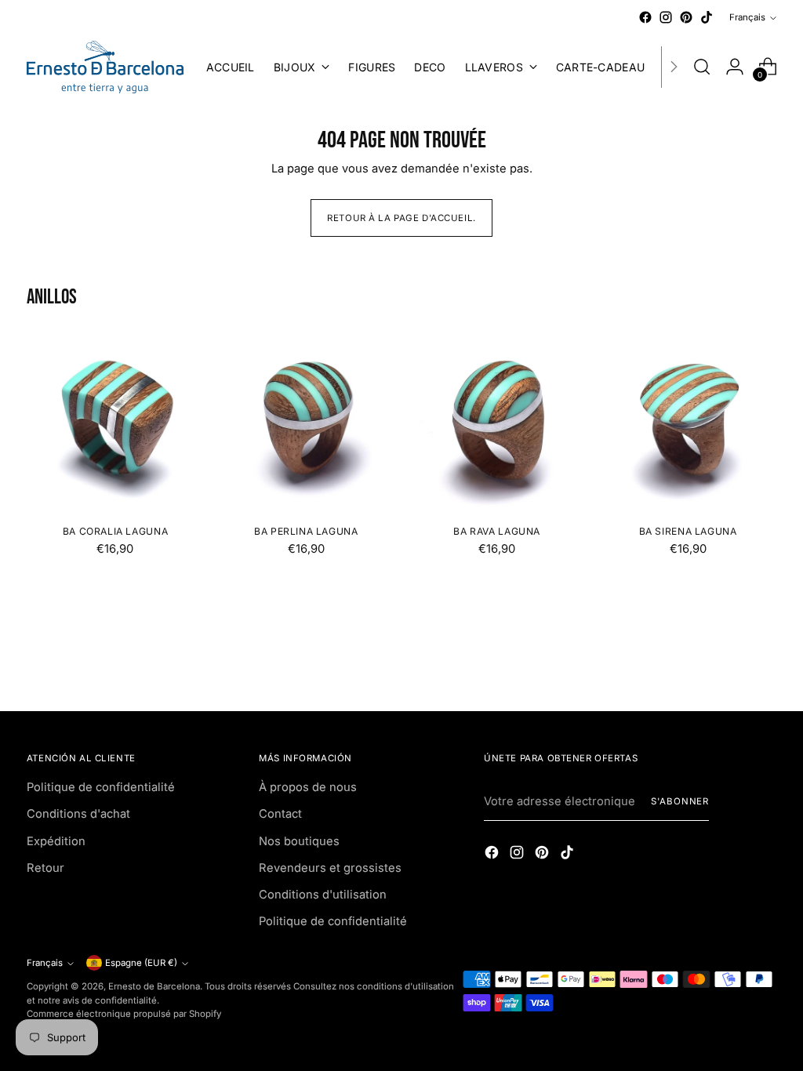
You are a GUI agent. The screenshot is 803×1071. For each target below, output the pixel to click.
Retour (45, 868)
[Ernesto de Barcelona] (105, 67)
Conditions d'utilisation (323, 895)
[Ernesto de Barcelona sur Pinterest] (686, 17)
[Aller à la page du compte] (734, 66)
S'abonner (680, 801)
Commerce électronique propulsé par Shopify (124, 1013)
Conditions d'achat (78, 814)
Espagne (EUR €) (141, 962)
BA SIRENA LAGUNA (688, 531)
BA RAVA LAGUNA (496, 531)
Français (747, 17)
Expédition (56, 841)
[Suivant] (673, 67)
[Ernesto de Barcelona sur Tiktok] (706, 17)
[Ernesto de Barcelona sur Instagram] (666, 17)
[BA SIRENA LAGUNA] (687, 422)
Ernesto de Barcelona (154, 986)
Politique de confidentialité (101, 787)
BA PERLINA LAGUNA (306, 531)
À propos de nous (308, 787)
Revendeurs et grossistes (330, 868)
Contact (280, 814)
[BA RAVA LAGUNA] (497, 422)
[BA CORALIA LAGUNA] (115, 422)
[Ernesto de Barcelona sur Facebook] (645, 17)
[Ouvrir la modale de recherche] (702, 66)
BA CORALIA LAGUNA (115, 531)
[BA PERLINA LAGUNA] (305, 422)
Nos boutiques (299, 841)
